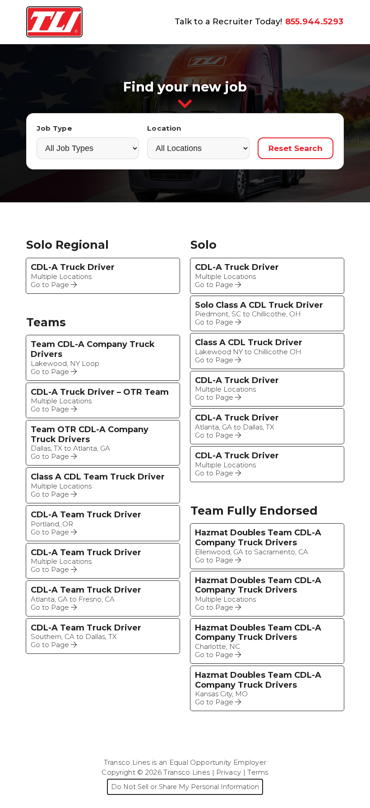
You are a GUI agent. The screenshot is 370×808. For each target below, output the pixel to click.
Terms (257, 772)
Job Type (54, 128)
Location (164, 128)
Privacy (228, 772)
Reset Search (295, 148)
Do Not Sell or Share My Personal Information (185, 787)
